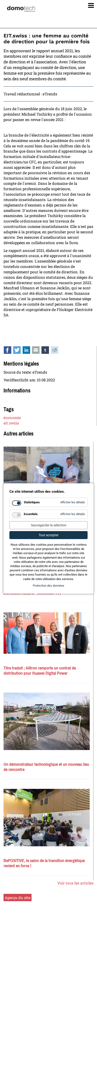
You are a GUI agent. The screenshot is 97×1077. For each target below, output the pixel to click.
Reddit (57, 351)
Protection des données (48, 585)
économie (12, 417)
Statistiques (32, 502)
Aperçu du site (17, 897)
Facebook (10, 351)
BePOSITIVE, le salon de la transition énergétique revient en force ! (44, 863)
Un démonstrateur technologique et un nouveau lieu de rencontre (46, 767)
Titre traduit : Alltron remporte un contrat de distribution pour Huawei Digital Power (40, 670)
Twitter (19, 351)
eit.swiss (11, 422)
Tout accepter (49, 535)
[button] (89, 4)
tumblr (48, 351)
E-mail (38, 351)
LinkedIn (29, 351)
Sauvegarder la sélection (48, 525)
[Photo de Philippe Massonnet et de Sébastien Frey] (47, 471)
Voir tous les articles (75, 882)
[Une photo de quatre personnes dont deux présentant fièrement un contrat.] (47, 633)
